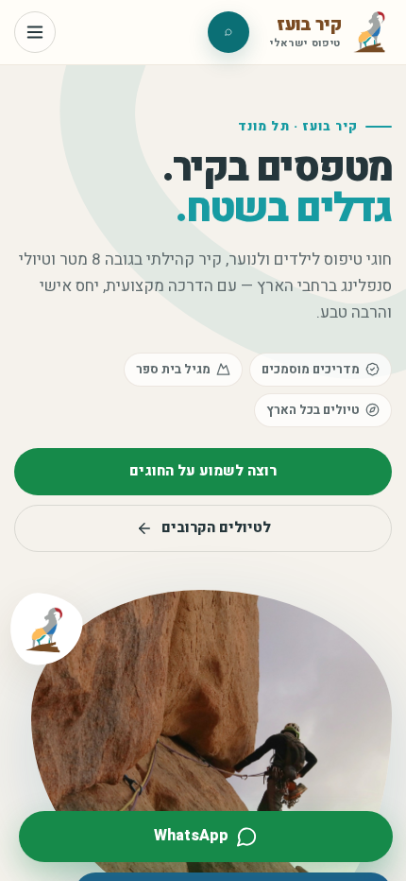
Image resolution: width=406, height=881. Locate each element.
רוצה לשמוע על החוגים (203, 470)
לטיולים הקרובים (216, 527)
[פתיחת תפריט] (35, 32)
